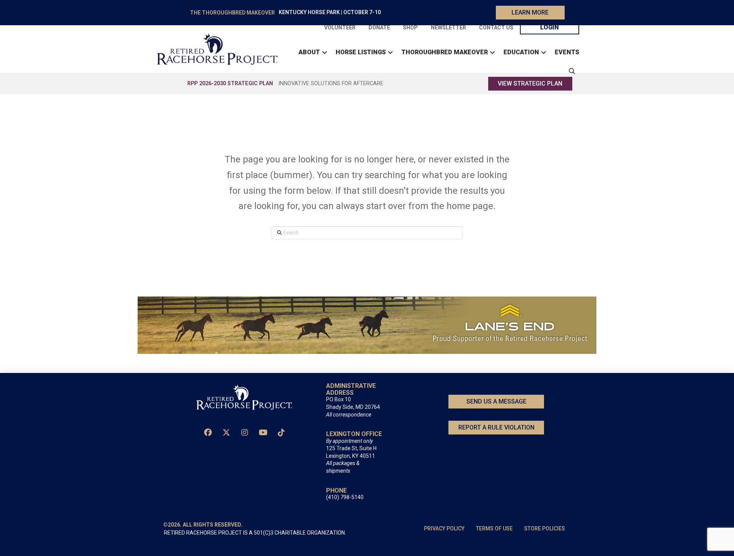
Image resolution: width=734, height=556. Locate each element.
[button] (570, 71)
